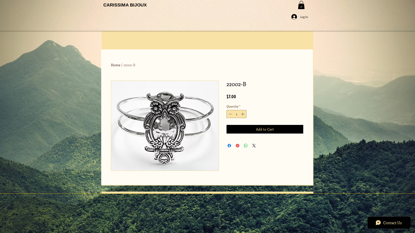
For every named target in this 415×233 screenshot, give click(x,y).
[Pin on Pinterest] (237, 145)
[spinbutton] (236, 114)
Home (115, 65)
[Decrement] (230, 114)
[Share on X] (254, 145)
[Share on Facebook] (229, 145)
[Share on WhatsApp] (245, 145)
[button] (301, 5)
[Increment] (243, 114)
